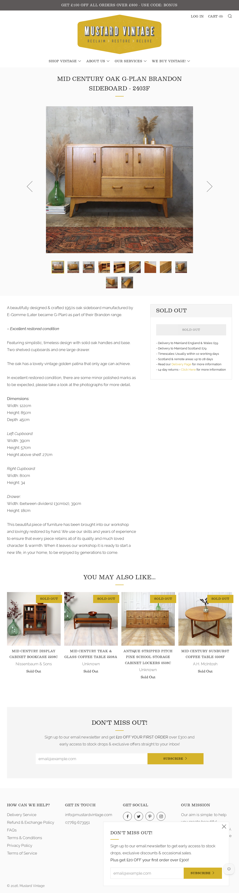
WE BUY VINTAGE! (169, 61)
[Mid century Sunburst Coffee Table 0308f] (205, 619)
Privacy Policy (19, 845)
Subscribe (173, 758)
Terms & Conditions (24, 837)
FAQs (12, 830)
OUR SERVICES (128, 61)
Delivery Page (181, 364)
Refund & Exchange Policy (30, 822)
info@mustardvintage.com (88, 814)
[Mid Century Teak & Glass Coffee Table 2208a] (91, 619)
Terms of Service (22, 853)
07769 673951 (77, 822)
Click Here (189, 369)
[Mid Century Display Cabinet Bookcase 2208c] (34, 619)
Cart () (215, 16)
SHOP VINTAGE (63, 61)
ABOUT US (95, 61)
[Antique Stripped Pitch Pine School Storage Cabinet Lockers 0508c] (148, 619)
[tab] (58, 267)
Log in (197, 16)
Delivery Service (21, 814)
